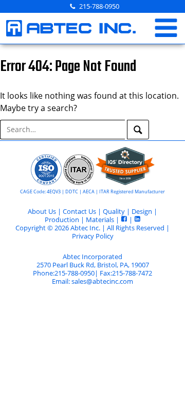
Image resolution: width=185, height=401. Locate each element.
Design (142, 211)
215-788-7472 (132, 273)
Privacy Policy (93, 236)
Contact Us (79, 211)
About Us (42, 211)
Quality (114, 211)
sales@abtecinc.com (102, 281)
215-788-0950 (99, 6)
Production (62, 219)
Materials (100, 219)
